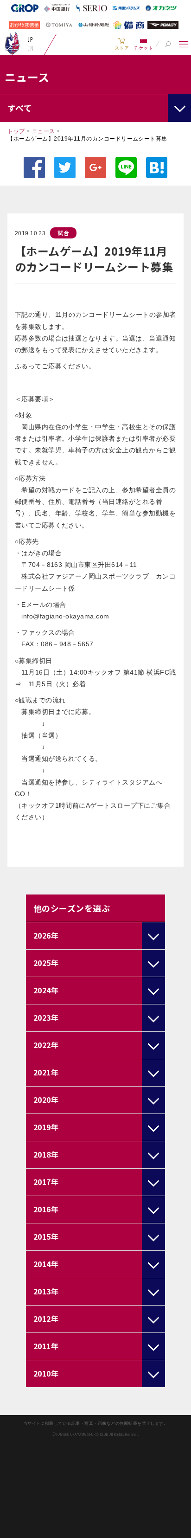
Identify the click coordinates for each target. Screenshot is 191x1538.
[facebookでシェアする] (34, 167)
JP (30, 39)
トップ (16, 131)
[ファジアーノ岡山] (12, 43)
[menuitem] (121, 44)
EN (30, 48)
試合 (63, 233)
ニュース (43, 131)
